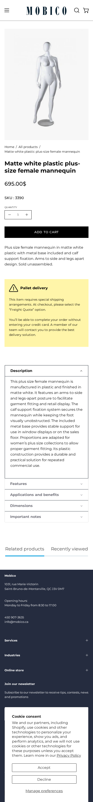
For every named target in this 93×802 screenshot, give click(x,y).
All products (28, 147)
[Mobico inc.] (46, 10)
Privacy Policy (69, 755)
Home (9, 147)
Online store (14, 670)
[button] (76, 10)
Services (11, 640)
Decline (44, 779)
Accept (44, 767)
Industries (12, 655)
